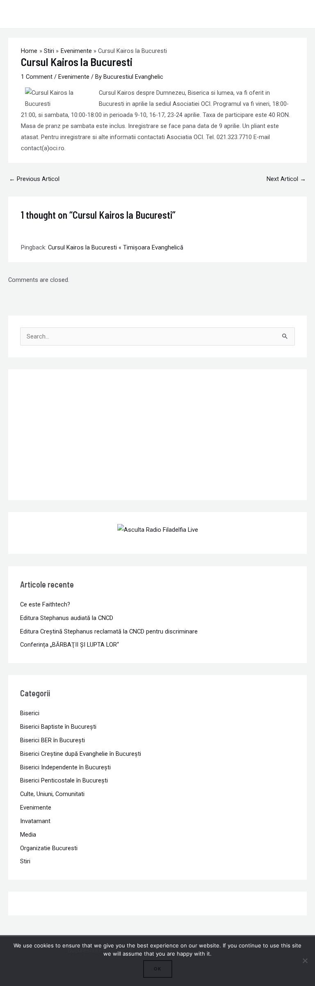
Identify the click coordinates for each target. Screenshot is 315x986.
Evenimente (73, 76)
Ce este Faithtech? (45, 604)
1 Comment (36, 76)
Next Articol (286, 179)
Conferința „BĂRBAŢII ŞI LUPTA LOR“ (69, 644)
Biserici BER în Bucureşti (52, 740)
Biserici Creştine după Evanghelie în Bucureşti (80, 753)
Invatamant (35, 821)
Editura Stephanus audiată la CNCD (66, 618)
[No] (305, 960)
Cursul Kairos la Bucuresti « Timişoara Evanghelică (115, 247)
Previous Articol (34, 179)
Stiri (25, 861)
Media (28, 834)
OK (158, 969)
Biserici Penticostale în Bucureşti (64, 780)
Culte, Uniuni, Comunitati (52, 794)
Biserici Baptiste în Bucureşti (58, 726)
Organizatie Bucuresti (49, 848)
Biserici (29, 713)
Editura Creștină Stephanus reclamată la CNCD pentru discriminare (109, 631)
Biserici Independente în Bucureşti (65, 767)
